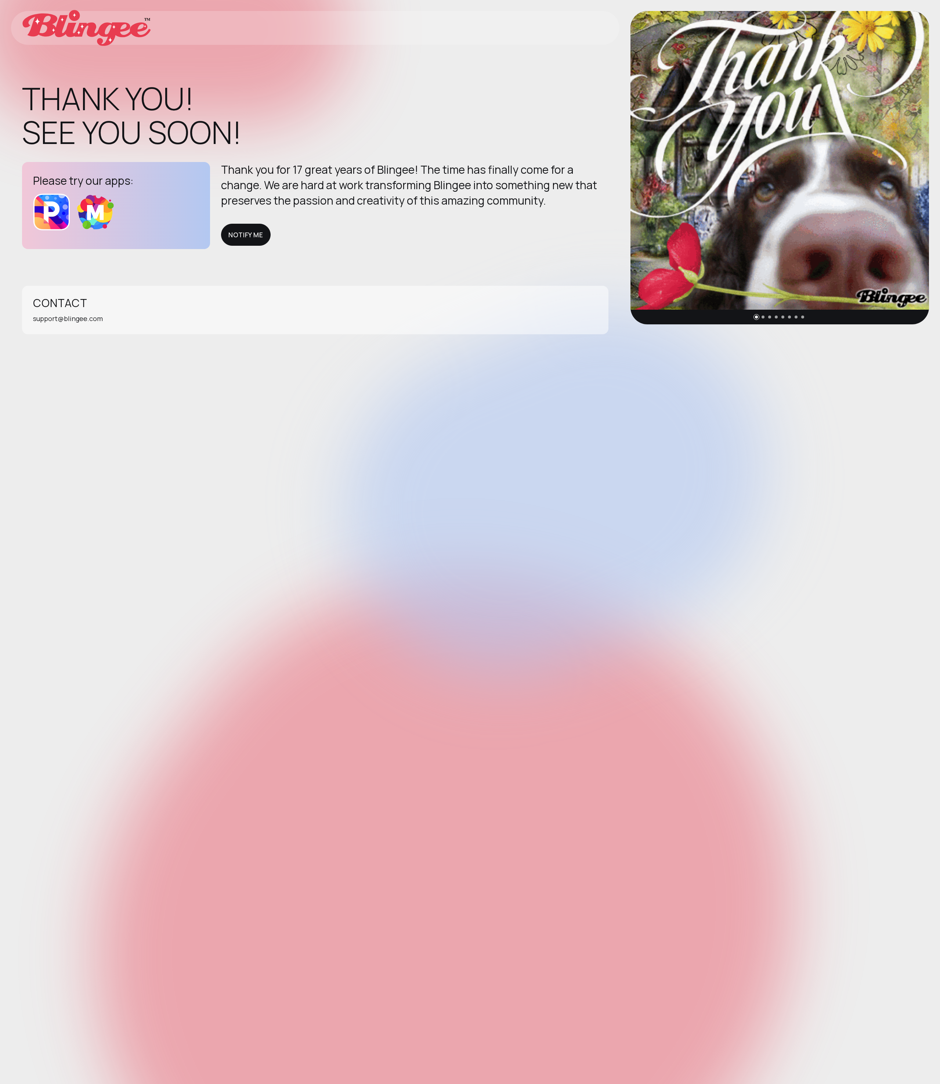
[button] (756, 317)
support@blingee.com (68, 318)
